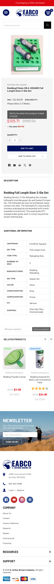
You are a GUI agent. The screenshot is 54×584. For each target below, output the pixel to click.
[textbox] (18, 329)
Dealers (6, 533)
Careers (6, 518)
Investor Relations (11, 523)
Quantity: (12, 135)
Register (20, 490)
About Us (7, 513)
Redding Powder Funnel (14, 376)
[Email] (14, 165)
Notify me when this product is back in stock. (27, 114)
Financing (7, 543)
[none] (27, 55)
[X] (25, 165)
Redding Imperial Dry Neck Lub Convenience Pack (40, 379)
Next (51, 339)
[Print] (19, 165)
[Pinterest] (30, 165)
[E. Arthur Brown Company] (17, 464)
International (8, 538)
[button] (27, 156)
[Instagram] (22, 500)
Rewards (7, 528)
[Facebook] (9, 165)
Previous (45, 339)
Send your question (41, 329)
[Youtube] (14, 500)
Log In (11, 490)
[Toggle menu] (6, 12)
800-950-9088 (15, 483)
